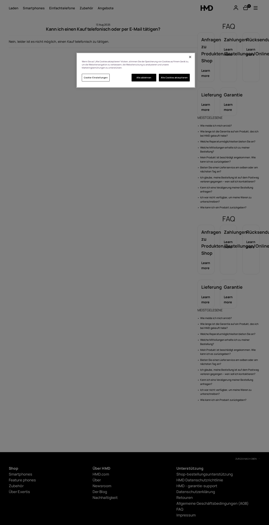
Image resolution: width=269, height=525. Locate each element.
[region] (135, 70)
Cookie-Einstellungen (96, 77)
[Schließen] (190, 57)
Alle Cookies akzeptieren (174, 77)
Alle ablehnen (144, 77)
